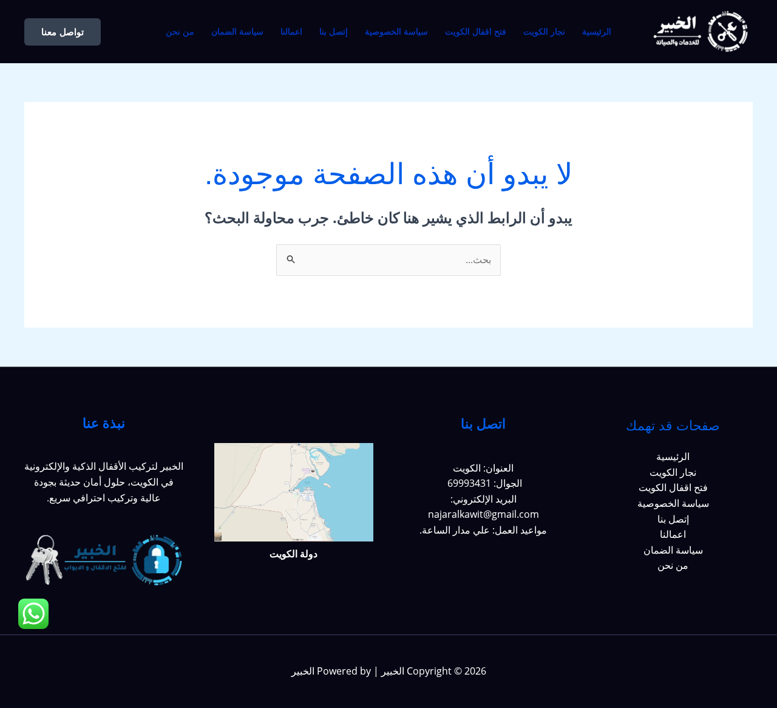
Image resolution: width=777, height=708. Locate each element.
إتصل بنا (333, 31)
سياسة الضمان (237, 31)
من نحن (180, 31)
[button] (62, 32)
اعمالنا (291, 31)
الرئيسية (596, 31)
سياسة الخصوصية (396, 31)
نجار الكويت (544, 31)
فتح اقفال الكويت (475, 31)
